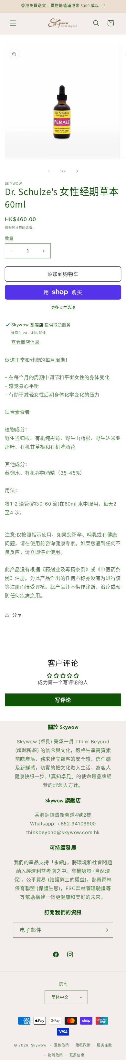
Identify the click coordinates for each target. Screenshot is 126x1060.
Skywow (39, 1045)
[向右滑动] (77, 171)
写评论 (63, 700)
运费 (29, 227)
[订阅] (106, 930)
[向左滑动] (49, 171)
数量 (9, 238)
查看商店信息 (25, 342)
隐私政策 (83, 1045)
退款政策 (61, 1045)
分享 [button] (17, 615)
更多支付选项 (63, 307)
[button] (13, 23)
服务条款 (104, 1045)
